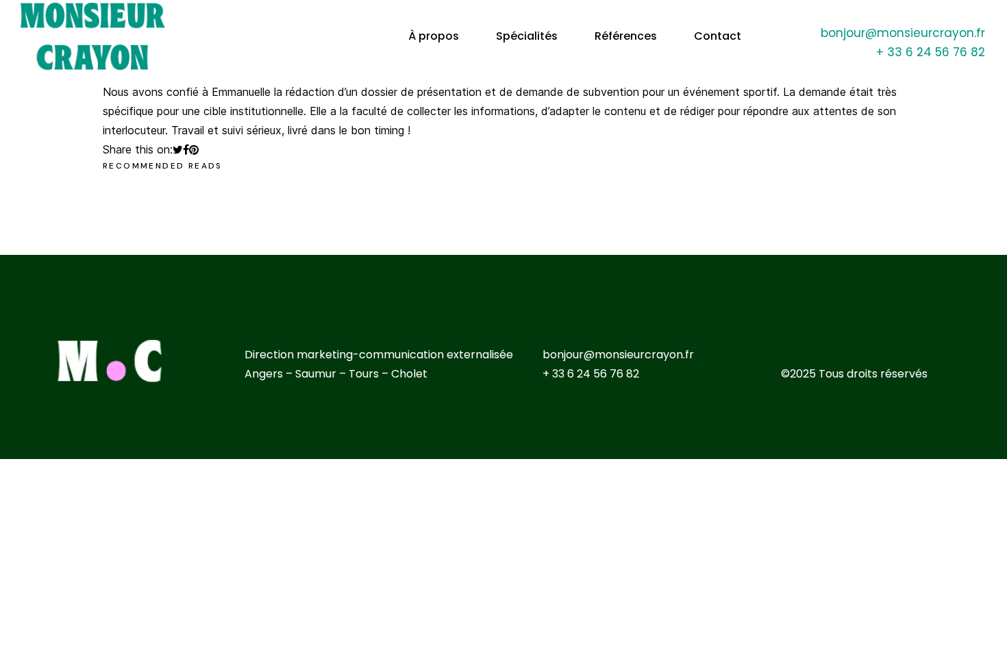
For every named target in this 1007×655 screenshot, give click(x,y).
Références (626, 36)
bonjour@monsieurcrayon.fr (903, 33)
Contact (717, 36)
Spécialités (527, 36)
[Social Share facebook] (186, 149)
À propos (433, 36)
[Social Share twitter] (178, 149)
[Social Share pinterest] (194, 149)
